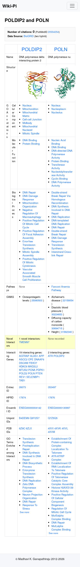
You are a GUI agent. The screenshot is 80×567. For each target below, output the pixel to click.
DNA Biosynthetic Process (33, 464)
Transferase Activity (58, 166)
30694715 (56, 328)
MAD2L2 (33, 366)
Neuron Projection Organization (33, 496)
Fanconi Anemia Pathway (60, 288)
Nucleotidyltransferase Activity (61, 173)
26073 (22, 387)
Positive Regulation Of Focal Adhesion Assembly (33, 234)
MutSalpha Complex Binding (60, 517)
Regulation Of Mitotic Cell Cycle (61, 510)
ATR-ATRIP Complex (57, 457)
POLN (60, 48)
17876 (51, 397)
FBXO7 (33, 363)
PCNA (31, 370)
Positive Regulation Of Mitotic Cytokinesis (33, 262)
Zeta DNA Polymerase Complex (29, 487)
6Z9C (22, 428)
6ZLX (29, 428)
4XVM (51, 432)
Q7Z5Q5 (52, 418)
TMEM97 (24, 342)
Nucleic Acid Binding (58, 141)
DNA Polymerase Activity (61, 183)
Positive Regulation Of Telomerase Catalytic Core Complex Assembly (62, 479)
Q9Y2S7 (34, 418)
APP (41, 356)
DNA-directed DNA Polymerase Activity (61, 154)
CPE (30, 359)
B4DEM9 (24, 418)
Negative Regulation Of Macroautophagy (32, 213)
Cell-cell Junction (32, 119)
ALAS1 (34, 356)
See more (24, 512)
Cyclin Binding (59, 178)
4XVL (65, 428)
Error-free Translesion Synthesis (29, 244)
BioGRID (29, 36)
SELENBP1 (33, 377)
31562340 (66, 332)
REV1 (22, 377)
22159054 (68, 300)
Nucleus (27, 105)
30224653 (56, 314)
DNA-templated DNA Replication (60, 222)
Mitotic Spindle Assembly (31, 253)
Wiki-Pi (9, 6)
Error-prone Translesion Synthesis (29, 473)
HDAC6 (23, 366)
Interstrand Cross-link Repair (61, 253)
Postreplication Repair (31, 447)
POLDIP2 (32, 48)
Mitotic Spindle (31, 133)
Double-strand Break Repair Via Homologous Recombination (60, 197)
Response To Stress (30, 506)
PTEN (39, 373)
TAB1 (22, 380)
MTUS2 (23, 370)
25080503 (36, 300)
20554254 (53, 31)
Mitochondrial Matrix (30, 114)
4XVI (51, 428)
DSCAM (23, 363)
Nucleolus (57, 112)
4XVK (57, 428)
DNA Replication (60, 217)
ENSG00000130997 (59, 408)
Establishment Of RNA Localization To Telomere (61, 466)
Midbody (27, 123)
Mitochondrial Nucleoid (30, 128)
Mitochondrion (30, 109)
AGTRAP (24, 356)
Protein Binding (31, 143)
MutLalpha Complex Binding (60, 527)
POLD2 (23, 373)
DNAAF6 (39, 359)
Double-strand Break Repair (59, 232)
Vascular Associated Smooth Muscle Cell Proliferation (32, 274)
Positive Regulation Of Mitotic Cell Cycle (33, 223)
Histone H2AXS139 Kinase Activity (62, 489)
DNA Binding (30, 140)
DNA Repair (29, 192)
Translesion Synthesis (57, 246)
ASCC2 (23, 359)
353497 (52, 387)
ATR (50, 356)
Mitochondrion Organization (30, 204)
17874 (22, 397)
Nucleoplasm (58, 109)
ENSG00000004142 (30, 408)
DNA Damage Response (30, 197)
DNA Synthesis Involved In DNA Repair (60, 209)
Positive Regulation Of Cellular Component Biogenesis (62, 500)
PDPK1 (40, 370)
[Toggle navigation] (72, 6)
